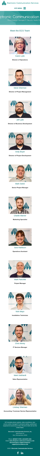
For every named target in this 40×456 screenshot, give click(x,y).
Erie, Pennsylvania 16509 (20, 435)
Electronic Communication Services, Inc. (20, 431)
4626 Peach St (20, 433)
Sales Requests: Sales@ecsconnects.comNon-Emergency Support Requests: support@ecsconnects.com (21, 442)
